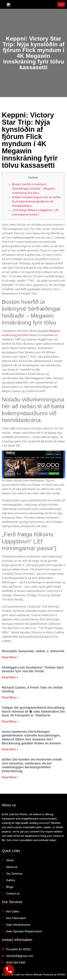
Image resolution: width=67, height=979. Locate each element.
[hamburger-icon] (61, 4)
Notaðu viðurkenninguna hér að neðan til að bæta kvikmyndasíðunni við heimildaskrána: (36, 201)
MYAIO (61, 974)
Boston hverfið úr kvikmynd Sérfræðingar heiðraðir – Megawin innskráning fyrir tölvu (33, 188)
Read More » (10, 657)
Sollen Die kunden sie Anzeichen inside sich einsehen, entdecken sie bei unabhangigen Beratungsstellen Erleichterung (32, 765)
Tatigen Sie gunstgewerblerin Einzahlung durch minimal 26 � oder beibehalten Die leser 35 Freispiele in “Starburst (33, 711)
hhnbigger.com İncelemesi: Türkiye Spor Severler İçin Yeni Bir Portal (33, 669)
